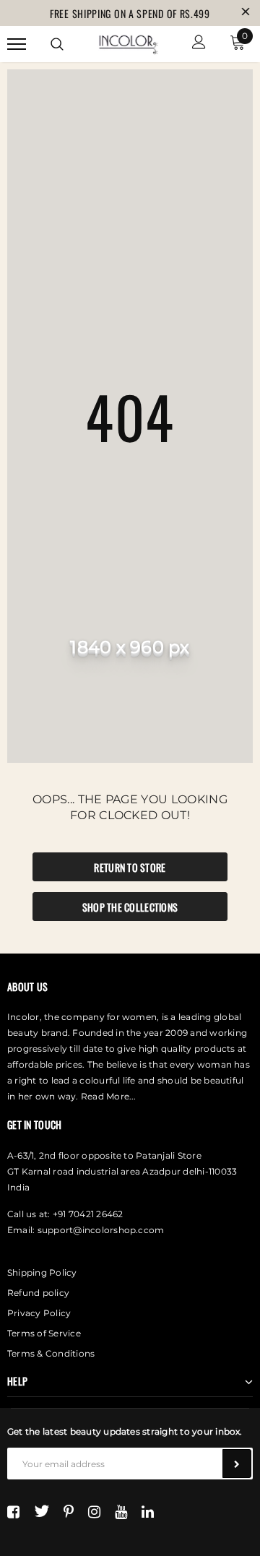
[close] (245, 13)
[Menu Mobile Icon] (16, 44)
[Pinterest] (69, 1511)
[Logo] (128, 42)
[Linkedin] (148, 1511)
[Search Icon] (57, 44)
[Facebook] (13, 1511)
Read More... (108, 1096)
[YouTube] (121, 1511)
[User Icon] (199, 43)
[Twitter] (41, 1511)
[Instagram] (94, 1511)
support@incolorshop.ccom (101, 1229)
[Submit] (236, 1463)
